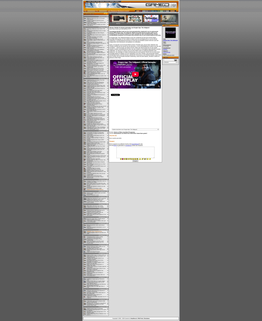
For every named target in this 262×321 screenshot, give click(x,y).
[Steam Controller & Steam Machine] (119, 21)
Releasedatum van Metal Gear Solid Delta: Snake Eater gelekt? (130, 133)
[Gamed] (137, 11)
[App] (164, 11)
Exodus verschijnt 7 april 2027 (93, 158)
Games (117, 1)
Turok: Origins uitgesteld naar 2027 (94, 113)
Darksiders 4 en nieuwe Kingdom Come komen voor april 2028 (95, 263)
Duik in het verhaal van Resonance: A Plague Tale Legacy (95, 265)
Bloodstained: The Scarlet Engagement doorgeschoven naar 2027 (95, 64)
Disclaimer (147, 318)
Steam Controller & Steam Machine (95, 189)
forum (115, 145)
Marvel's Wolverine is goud (93, 195)
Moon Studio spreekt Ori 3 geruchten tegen (96, 183)
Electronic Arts (166, 52)
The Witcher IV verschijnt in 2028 (94, 188)
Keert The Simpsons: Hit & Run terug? (95, 241)
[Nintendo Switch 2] (149, 11)
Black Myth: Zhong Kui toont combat (95, 205)
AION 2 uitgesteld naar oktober (93, 72)
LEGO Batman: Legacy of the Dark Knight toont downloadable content (96, 129)
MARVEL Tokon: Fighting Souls (94, 231)
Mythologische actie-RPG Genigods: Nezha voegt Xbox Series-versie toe (96, 101)
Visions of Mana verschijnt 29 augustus (124, 132)
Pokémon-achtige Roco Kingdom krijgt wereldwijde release (95, 108)
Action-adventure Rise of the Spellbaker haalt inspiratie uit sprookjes (95, 50)
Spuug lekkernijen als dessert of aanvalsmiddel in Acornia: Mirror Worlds (95, 97)
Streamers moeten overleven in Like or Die (96, 65)
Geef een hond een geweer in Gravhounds (96, 114)
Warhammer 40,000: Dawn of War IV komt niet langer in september (96, 269)
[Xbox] (161, 11)
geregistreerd (135, 144)
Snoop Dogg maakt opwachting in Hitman (96, 148)
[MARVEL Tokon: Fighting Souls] (135, 21)
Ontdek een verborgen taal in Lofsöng (95, 123)
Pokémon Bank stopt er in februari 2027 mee (96, 255)
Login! (109, 10)
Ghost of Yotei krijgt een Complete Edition (96, 281)
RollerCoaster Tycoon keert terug (94, 175)
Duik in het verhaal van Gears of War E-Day (96, 155)
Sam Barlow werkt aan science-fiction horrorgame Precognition (95, 261)
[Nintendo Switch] (146, 11)
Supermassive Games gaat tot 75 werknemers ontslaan (94, 295)
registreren (128, 145)
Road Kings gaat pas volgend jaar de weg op (96, 71)
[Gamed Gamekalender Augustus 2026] (151, 21)
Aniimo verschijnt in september (93, 103)
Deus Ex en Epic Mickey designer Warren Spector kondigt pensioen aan (96, 219)
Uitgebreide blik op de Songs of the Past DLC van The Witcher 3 (95, 81)
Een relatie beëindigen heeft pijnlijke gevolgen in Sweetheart (94, 37)
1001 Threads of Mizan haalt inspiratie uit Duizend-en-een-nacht (96, 120)
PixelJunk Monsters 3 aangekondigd (95, 51)
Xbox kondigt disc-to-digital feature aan (95, 60)
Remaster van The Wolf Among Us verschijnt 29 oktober (94, 62)
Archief (97, 1)
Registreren (114, 10)
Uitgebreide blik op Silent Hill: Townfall (95, 207)
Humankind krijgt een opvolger (93, 168)
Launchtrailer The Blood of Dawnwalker (95, 132)
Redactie (102, 1)
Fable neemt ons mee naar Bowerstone (95, 82)
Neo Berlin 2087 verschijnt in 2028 (94, 248)
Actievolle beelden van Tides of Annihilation (96, 127)
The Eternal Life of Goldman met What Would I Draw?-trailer (95, 305)
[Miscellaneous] (167, 11)
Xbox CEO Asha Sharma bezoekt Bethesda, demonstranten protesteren (96, 285)
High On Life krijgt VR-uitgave (93, 251)
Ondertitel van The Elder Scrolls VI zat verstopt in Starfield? (95, 259)
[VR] (143, 11)
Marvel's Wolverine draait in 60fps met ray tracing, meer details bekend (96, 247)
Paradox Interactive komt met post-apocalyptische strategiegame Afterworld (95, 118)
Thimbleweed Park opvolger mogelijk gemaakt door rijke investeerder (95, 237)
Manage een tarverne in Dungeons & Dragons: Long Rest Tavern (95, 46)
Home (89, 1)
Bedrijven (112, 1)
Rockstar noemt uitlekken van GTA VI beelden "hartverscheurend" (95, 84)
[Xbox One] (158, 11)
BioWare (165, 49)
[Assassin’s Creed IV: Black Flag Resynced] (169, 21)
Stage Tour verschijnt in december (94, 151)
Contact (107, 1)
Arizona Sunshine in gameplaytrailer (94, 42)
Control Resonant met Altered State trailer (96, 85)
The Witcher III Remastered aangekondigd (96, 141)
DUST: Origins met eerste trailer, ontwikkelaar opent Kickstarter (94, 122)
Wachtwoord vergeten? (123, 10)
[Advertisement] (135, 113)
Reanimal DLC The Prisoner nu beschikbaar (96, 303)
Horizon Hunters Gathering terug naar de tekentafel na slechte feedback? (95, 211)
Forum (93, 1)
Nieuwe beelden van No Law (93, 143)
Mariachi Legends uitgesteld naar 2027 (95, 170)
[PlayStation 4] (152, 11)
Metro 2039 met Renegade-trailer (94, 152)
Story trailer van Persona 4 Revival (94, 56)
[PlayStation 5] (155, 11)
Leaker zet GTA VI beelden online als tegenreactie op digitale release (95, 213)
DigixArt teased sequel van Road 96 (95, 308)
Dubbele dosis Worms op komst (94, 169)
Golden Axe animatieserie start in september (96, 198)
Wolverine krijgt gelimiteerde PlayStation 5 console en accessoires (96, 291)
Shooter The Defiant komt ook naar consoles (96, 106)
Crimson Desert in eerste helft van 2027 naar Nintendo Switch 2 (95, 283)
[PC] (140, 11)
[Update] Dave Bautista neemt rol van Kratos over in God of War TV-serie (95, 200)
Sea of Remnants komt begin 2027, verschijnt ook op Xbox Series (94, 91)
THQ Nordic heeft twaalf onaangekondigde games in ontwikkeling (96, 301)
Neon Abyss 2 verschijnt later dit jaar (95, 39)
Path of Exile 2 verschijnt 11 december (95, 70)
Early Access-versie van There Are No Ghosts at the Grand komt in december (95, 69)
